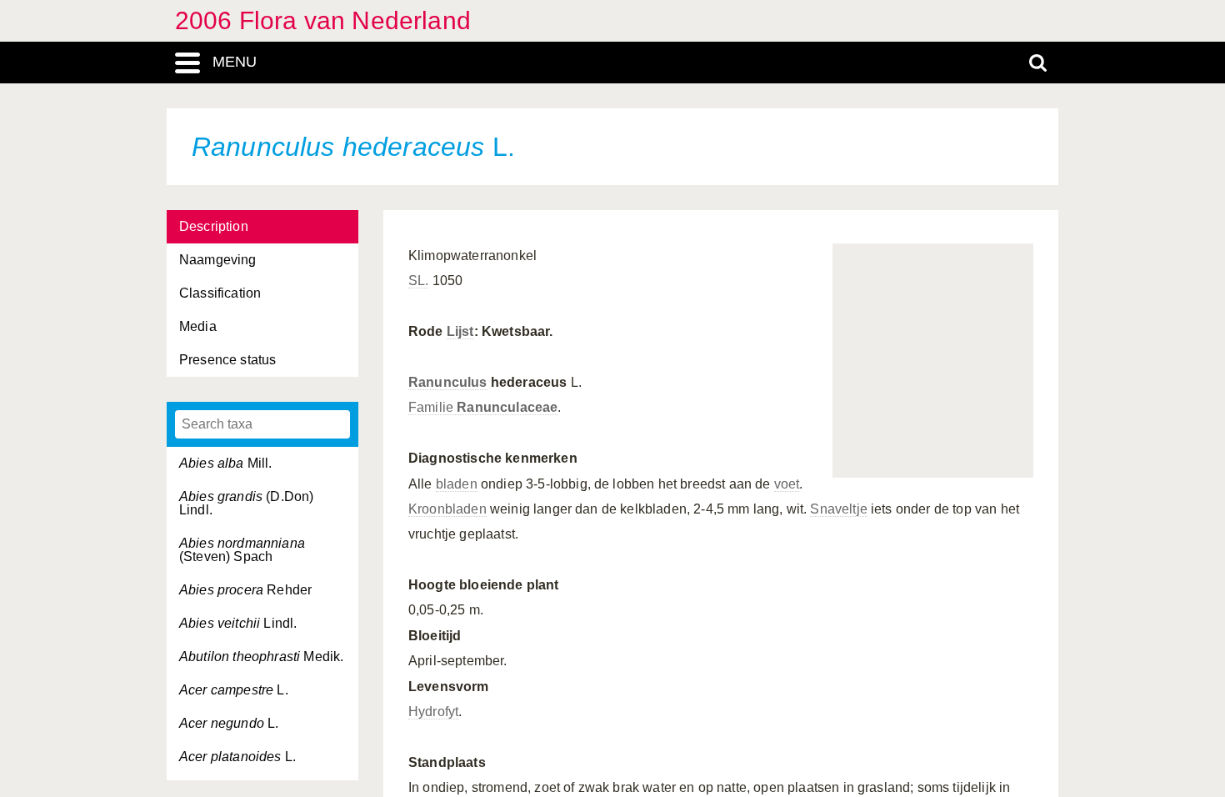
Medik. (261, 656)
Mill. (225, 463)
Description (213, 226)
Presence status (227, 360)
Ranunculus (448, 382)
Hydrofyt (433, 711)
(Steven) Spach (242, 550)
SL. (418, 280)
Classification (220, 293)
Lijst (460, 331)
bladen (457, 484)
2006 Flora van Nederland (323, 20)
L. (233, 690)
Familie (483, 407)
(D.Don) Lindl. (246, 503)
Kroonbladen (447, 509)
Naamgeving (218, 260)
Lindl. (238, 623)
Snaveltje (838, 509)
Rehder (245, 590)
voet (787, 484)
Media (198, 326)
